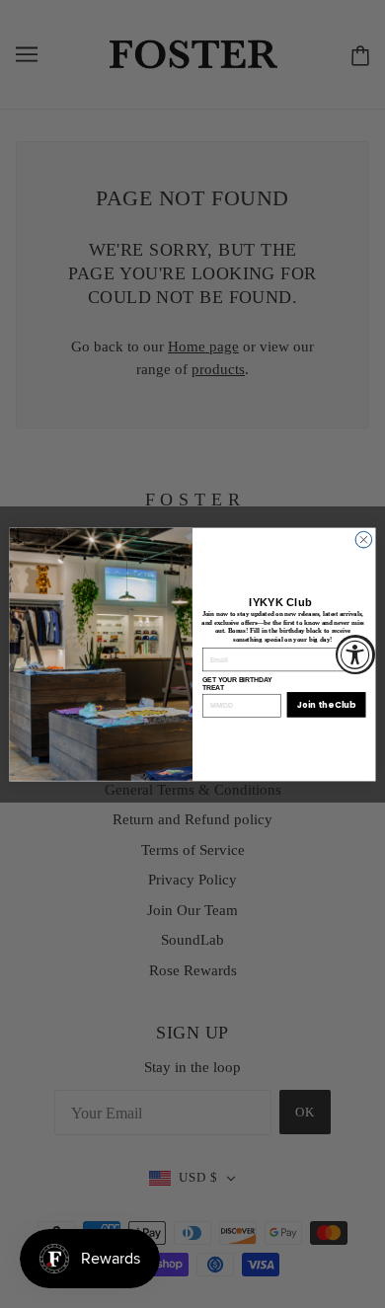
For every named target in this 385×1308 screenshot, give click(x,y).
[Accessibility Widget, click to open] (355, 654)
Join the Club (326, 704)
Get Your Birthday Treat (236, 682)
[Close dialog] (363, 539)
